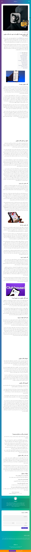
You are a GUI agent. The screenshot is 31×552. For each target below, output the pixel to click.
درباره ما (17, 547)
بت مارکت (15, 1)
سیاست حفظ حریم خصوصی (13, 547)
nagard (15, 501)
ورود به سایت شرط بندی (12, 550)
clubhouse (21, 38)
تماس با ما (19, 547)
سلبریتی (12, 86)
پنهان (20, 52)
